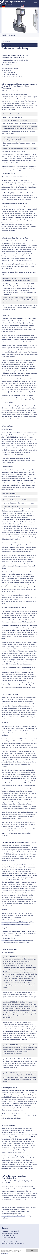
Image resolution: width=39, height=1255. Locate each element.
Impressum (6, 42)
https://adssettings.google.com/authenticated (15, 924)
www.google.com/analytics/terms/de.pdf (13, 1216)
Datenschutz (7, 45)
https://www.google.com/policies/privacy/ (14, 922)
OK (32, 1250)
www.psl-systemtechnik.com (24, 1197)
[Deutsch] (3, 6)
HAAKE (4, 35)
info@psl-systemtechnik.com (15, 1243)
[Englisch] (22, 6)
